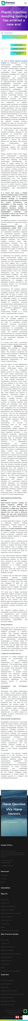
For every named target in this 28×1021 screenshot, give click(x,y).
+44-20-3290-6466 (7, 860)
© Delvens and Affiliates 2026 (14, 1010)
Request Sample (18, 48)
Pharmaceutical (6, 920)
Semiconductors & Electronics (11, 913)
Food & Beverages (6, 917)
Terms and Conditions (14, 1012)
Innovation (5, 888)
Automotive (5, 903)
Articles (3, 878)
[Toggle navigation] (25, 3)
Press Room (8, 33)
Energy (3, 927)
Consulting (4, 987)
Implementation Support (9, 990)
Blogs (3, 882)
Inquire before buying (18, 53)
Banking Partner (8, 1017)
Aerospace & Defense (7, 910)
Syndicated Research (7, 980)
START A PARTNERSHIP (10, 822)
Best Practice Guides (7, 1004)
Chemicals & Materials (8, 906)
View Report (18, 45)
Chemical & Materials (8, 947)
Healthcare (4, 899)
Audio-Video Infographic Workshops (13, 994)
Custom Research (6, 984)
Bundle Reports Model (8, 1001)
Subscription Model (7, 997)
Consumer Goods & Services (10, 930)
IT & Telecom (5, 923)
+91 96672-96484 (6, 862)
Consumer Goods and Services (10, 971)
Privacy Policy (14, 1014)
